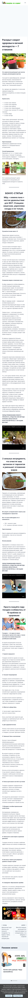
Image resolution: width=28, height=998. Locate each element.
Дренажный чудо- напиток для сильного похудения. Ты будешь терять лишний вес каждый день (7, 932)
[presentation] (14, 959)
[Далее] (24, 965)
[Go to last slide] (4, 965)
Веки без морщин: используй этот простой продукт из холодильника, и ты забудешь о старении (20, 931)
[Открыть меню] (25, 3)
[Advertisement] (14, 20)
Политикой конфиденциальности (16, 992)
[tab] (11, 980)
